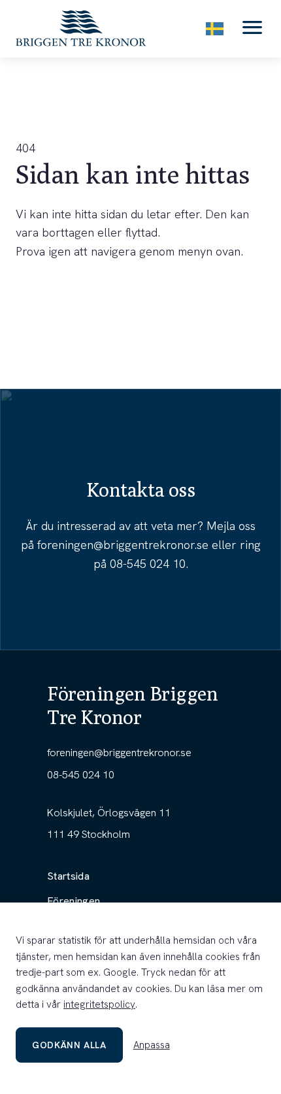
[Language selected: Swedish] (214, 28)
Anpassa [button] (151, 1045)
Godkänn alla (69, 1045)
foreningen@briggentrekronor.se (122, 544)
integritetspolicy (99, 1004)
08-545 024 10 (148, 563)
